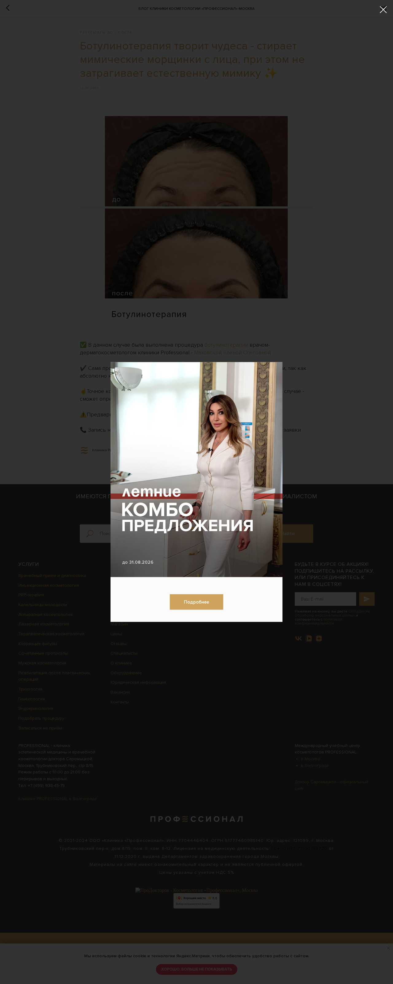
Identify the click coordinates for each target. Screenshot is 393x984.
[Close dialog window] (383, 9)
